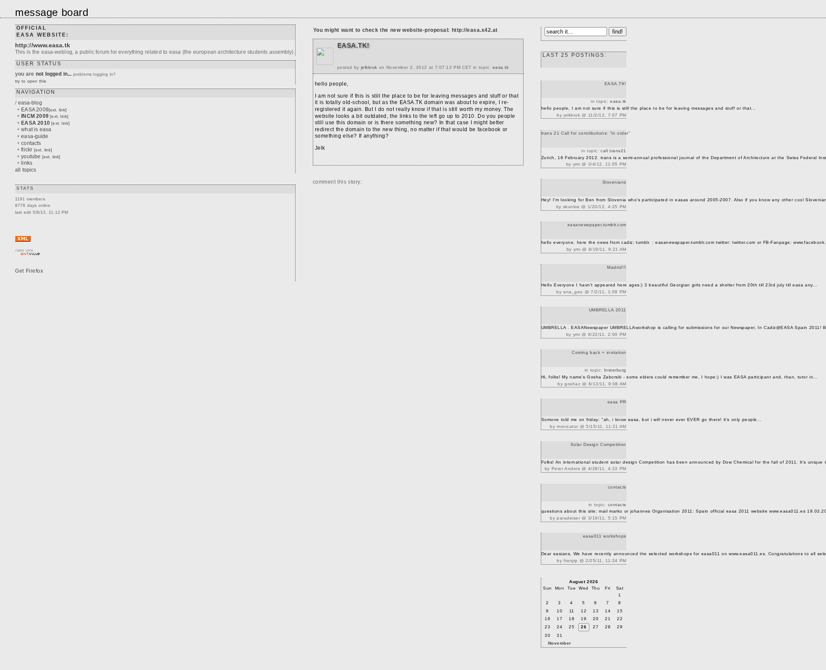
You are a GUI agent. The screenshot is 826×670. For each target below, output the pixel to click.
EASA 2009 (44, 110)
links (26, 163)
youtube (40, 157)
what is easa (36, 129)
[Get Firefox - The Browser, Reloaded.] (32, 273)
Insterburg (615, 370)
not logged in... (54, 74)
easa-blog (30, 103)
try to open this (30, 81)
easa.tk (501, 67)
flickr (36, 150)
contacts (31, 143)
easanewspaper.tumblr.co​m (596, 224)
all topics (26, 170)
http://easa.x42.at (475, 30)
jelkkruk (369, 67)
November (559, 643)
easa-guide (34, 136)
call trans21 (613, 150)
